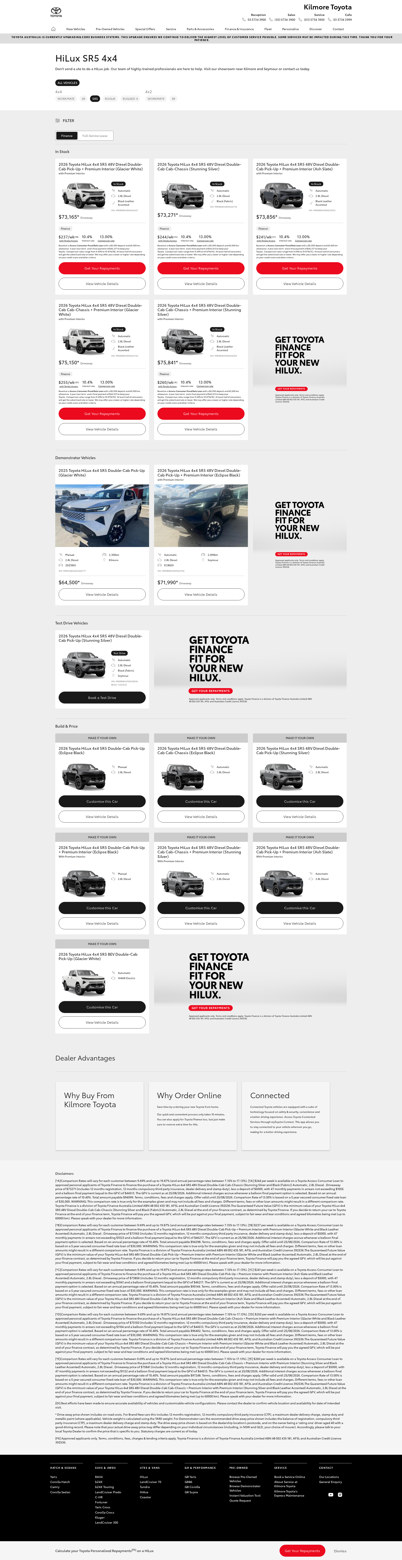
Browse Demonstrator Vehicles (245, 1488)
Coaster (145, 1497)
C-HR (99, 1497)
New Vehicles (75, 29)
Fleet (268, 29)
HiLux (144, 1477)
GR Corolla (192, 1487)
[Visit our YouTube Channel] (330, 1494)
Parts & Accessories (200, 29)
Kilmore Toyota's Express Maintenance (289, 1493)
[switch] (84, 136)
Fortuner (101, 1502)
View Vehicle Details (102, 283)
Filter (68, 120)
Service (171, 29)
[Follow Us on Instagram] (340, 1494)
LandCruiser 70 (150, 1482)
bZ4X (99, 1482)
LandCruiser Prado (108, 1492)
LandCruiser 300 (106, 1522)
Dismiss (340, 1550)
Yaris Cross (103, 1507)
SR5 (95, 98)
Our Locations (329, 1477)
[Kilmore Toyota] (56, 12)
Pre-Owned (238, 1467)
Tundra (145, 1487)
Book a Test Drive (102, 697)
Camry (54, 1487)
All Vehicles (67, 83)
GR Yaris (190, 1477)
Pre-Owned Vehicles (110, 29)
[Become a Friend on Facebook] (321, 1494)
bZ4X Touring (104, 1487)
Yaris (53, 1477)
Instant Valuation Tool (244, 1495)
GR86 (188, 1482)
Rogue (110, 98)
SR (83, 98)
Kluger (99, 1517)
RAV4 (99, 1477)
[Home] (53, 28)
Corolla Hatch (60, 1482)
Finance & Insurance (239, 29)
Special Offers (145, 29)
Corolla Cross (104, 1512)
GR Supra (191, 1492)
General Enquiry (330, 1482)
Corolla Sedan (60, 1492)
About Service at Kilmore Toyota (285, 1484)
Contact (338, 29)
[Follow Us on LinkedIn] (349, 1494)
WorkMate (66, 98)
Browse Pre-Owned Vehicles (243, 1479)
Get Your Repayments (102, 268)
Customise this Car (102, 801)
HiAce (144, 1492)
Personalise (290, 29)
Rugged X (130, 98)
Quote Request (240, 1500)
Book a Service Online (289, 1477)
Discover (315, 29)
